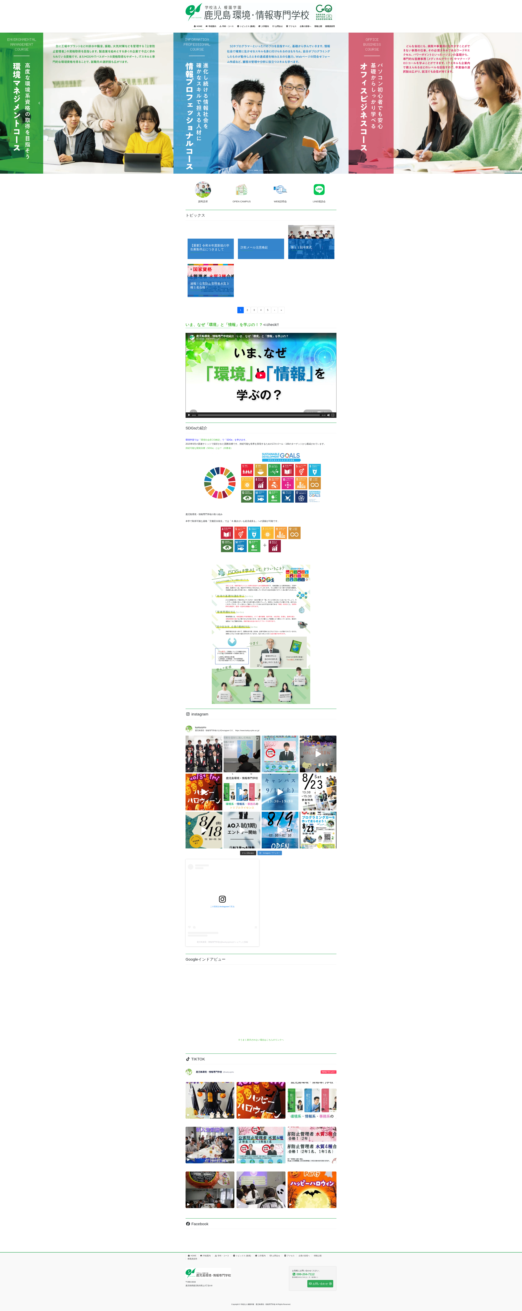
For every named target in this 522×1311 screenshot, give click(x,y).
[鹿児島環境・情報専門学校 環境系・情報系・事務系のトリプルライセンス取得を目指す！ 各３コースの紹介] (242, 860)
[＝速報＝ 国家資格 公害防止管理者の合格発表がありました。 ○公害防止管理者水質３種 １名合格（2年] (280, 822)
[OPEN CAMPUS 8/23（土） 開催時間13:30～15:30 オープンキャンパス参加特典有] (318, 860)
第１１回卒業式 (301, 315)
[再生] (189, 483)
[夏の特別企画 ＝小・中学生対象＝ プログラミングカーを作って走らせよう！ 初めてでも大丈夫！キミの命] (318, 898)
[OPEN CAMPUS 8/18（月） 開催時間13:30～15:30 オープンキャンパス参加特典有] (204, 898)
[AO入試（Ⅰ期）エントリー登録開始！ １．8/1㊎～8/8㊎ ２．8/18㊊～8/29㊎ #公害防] (242, 898)
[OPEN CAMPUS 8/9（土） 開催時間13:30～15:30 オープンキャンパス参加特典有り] (280, 898)
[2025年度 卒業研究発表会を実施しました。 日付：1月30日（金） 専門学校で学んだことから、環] (242, 822)
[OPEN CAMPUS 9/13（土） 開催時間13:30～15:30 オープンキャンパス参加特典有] (280, 860)
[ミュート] (328, 483)
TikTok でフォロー (328, 1140)
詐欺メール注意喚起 (254, 315)
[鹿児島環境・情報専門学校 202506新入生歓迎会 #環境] (210, 1213)
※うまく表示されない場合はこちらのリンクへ (261, 1108)
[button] (39, 137)
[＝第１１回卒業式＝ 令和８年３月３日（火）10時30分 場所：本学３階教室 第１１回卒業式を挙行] (204, 822)
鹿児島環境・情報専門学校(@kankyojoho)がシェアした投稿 (222, 1010)
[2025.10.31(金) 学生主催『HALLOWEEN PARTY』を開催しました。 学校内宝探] (318, 822)
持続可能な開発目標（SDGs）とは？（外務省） (209, 516)
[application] (261, 443)
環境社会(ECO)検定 (210, 508)
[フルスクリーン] (333, 483)
